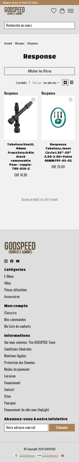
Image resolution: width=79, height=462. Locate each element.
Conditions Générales (18, 349)
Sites (7, 396)
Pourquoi (10, 403)
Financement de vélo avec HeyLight (26, 409)
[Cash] (24, 456)
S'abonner (62, 427)
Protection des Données (19, 362)
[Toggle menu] (70, 11)
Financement (12, 382)
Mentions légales (15, 355)
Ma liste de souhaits (17, 326)
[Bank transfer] (47, 456)
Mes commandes (15, 319)
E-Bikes (9, 276)
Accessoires (12, 296)
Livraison (10, 376)
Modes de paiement (16, 369)
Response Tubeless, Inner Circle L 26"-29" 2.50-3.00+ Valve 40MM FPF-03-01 (58, 152)
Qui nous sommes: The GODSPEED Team (29, 342)
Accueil (8, 43)
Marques (19, 43)
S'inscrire (10, 312)
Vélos (7, 283)
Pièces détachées (15, 289)
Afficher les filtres (39, 71)
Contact (9, 389)
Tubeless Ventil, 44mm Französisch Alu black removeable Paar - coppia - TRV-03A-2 (20, 156)
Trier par (37, 83)
